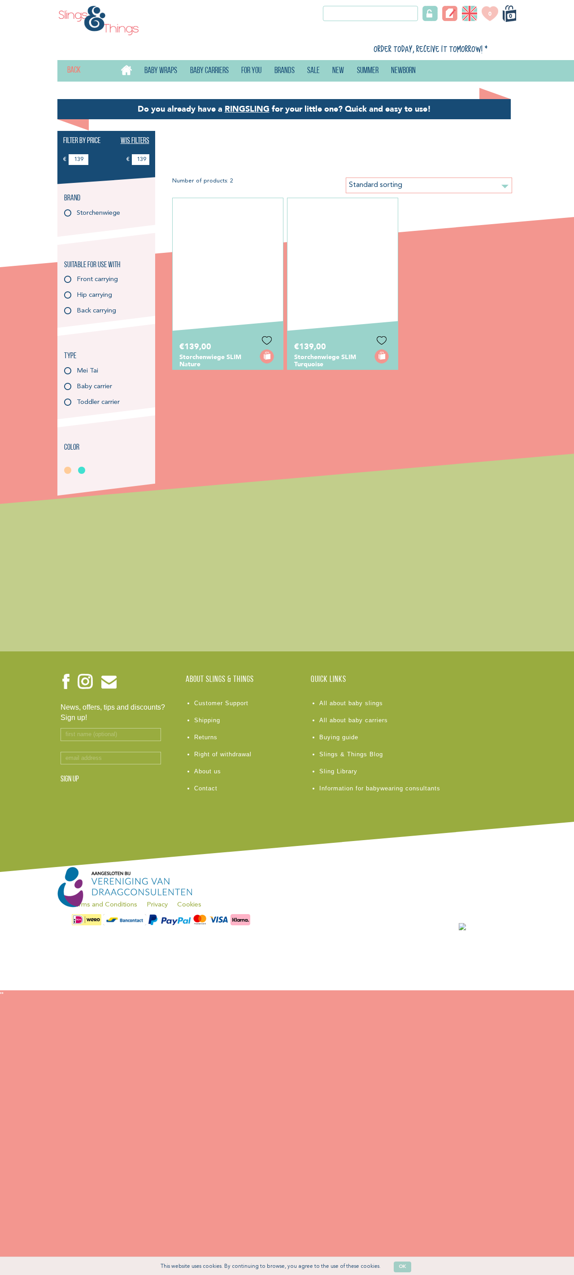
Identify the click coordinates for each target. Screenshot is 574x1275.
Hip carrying (94, 295)
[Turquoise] (84, 470)
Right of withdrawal (223, 754)
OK (402, 1266)
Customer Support (221, 703)
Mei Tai (87, 371)
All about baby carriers (353, 720)
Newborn (403, 71)
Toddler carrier (98, 402)
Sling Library (338, 771)
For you (251, 71)
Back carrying (96, 311)
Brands (284, 71)
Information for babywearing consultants (379, 788)
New (338, 71)
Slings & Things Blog (351, 754)
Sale (313, 71)
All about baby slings (351, 703)
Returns (205, 737)
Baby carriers (209, 71)
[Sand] (70, 470)
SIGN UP (70, 780)
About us (207, 771)
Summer (367, 71)
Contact (205, 788)
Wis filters (135, 141)
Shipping (207, 720)
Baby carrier (94, 386)
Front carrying (97, 279)
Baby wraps (160, 71)
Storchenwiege (98, 213)
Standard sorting (375, 185)
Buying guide (338, 737)
